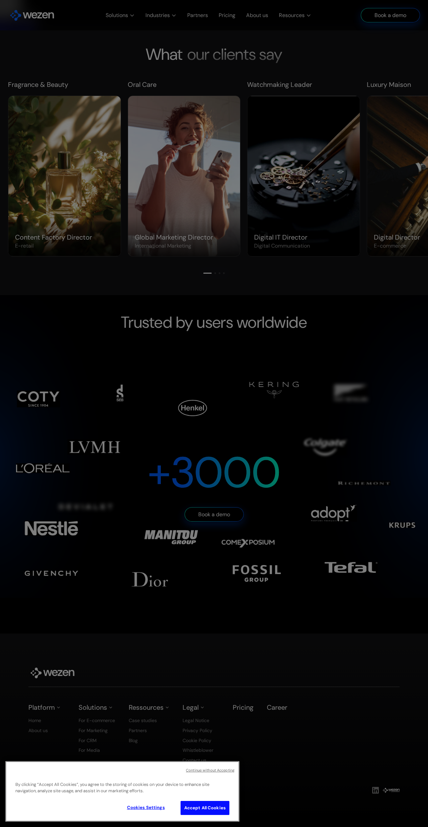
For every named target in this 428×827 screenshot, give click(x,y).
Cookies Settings (146, 807)
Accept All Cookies (205, 808)
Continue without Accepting (210, 770)
